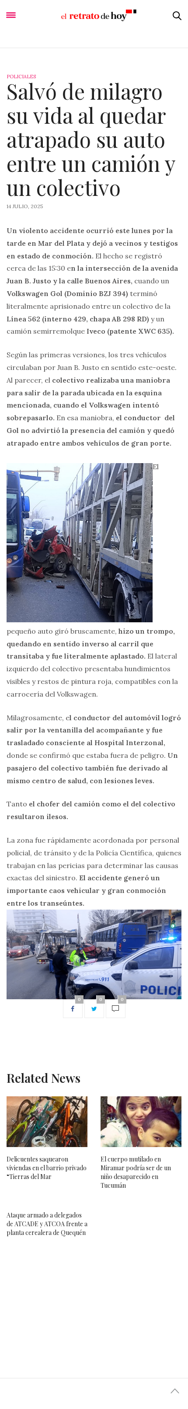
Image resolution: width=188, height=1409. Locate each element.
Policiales (21, 76)
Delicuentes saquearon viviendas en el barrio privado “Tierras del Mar (47, 1168)
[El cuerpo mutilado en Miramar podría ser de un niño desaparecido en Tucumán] (141, 1121)
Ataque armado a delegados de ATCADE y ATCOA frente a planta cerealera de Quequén (47, 1224)
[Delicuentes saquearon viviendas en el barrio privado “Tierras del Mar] (47, 1121)
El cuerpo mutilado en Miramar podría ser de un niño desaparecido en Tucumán (136, 1172)
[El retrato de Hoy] (94, 15)
